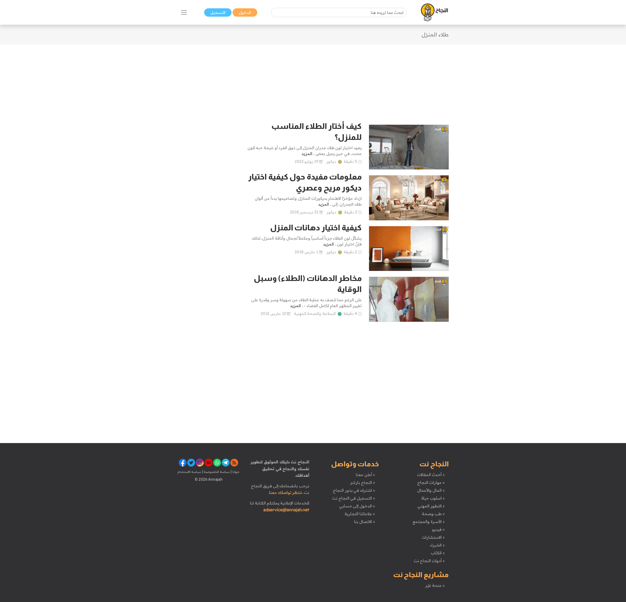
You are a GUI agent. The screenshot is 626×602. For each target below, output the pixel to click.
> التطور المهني (431, 505)
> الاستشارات (433, 537)
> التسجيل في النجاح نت (353, 498)
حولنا (235, 472)
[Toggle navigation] (183, 12)
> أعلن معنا (365, 474)
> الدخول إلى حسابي (357, 505)
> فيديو (438, 529)
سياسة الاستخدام (189, 472)
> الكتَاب (438, 552)
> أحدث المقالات (431, 474)
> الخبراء (437, 545)
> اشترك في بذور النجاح (354, 490)
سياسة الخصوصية (216, 472)
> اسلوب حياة (433, 498)
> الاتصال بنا (364, 521)
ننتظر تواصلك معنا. (285, 492)
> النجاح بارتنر (362, 482)
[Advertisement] (313, 79)
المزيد (307, 153)
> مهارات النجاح (431, 482)
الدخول (245, 12)
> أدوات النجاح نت (429, 560)
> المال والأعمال (431, 490)
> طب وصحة (433, 513)
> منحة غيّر (435, 585)
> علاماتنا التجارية (360, 513)
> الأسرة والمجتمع (429, 521)
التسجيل (217, 12)
